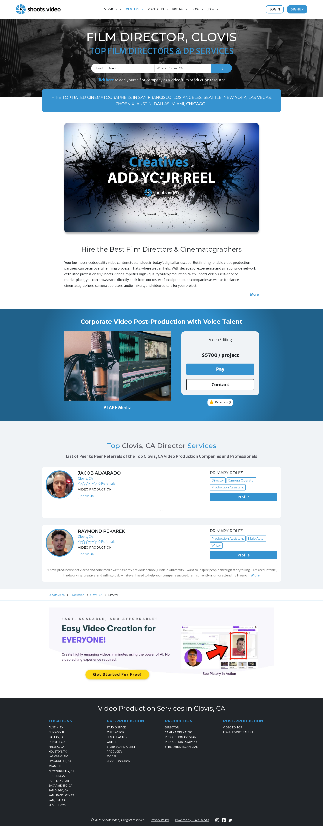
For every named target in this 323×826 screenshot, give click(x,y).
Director (172, 727)
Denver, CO (57, 742)
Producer (114, 751)
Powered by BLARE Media (192, 820)
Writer (112, 742)
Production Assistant (181, 737)
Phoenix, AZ (57, 776)
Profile (244, 497)
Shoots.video (57, 595)
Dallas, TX (56, 737)
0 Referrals (106, 483)
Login (275, 9)
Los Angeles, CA (60, 761)
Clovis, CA (85, 478)
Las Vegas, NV (58, 756)
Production (77, 595)
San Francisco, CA (62, 795)
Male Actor (115, 732)
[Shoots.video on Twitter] (230, 820)
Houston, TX (58, 751)
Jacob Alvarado (99, 473)
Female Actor (117, 737)
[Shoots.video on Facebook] (224, 820)
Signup (297, 9)
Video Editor (232, 727)
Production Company (181, 742)
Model (112, 756)
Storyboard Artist (121, 746)
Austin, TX (56, 727)
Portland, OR (59, 780)
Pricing (177, 9)
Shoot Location (118, 761)
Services (110, 9)
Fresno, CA (56, 746)
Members (132, 9)
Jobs (211, 9)
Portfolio (156, 9)
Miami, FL (55, 766)
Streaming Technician (181, 746)
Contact (220, 384)
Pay (220, 369)
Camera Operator (178, 732)
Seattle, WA (57, 805)
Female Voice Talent (238, 732)
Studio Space (116, 727)
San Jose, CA (57, 800)
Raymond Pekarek (101, 531)
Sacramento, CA (60, 785)
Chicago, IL (56, 732)
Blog (195, 9)
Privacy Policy (160, 820)
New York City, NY (61, 771)
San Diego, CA (58, 790)
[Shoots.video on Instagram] (217, 820)
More (254, 294)
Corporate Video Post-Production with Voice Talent (161, 321)
